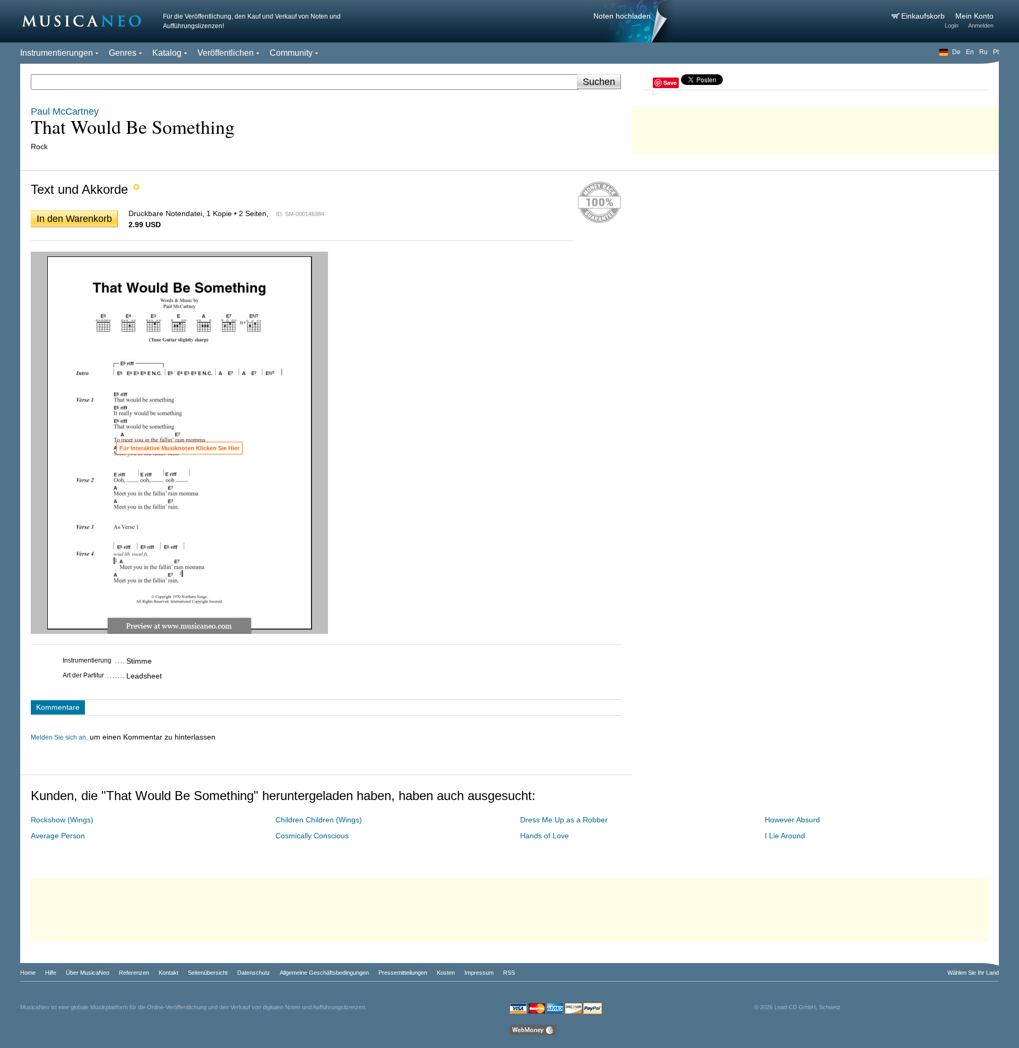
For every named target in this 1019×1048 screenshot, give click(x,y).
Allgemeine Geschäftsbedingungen (324, 972)
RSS (509, 972)
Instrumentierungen (56, 52)
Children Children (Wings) (318, 819)
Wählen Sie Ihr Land (973, 972)
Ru (983, 52)
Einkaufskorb (924, 16)
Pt (996, 52)
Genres (122, 52)
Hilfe (50, 972)
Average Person (58, 835)
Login (951, 25)
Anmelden (981, 25)
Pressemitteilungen (402, 972)
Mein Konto (974, 16)
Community (291, 52)
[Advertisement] (815, 127)
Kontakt (168, 972)
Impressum (479, 972)
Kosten (446, 972)
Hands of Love (544, 835)
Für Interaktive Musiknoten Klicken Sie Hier (179, 448)
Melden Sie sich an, (59, 737)
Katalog (167, 52)
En (970, 52)
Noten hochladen (622, 16)
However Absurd (792, 819)
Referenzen (134, 972)
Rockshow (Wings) (62, 819)
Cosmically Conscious (312, 835)
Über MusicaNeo (87, 972)
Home (28, 972)
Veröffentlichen (225, 52)
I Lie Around (785, 835)
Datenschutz (253, 972)
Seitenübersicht (208, 972)
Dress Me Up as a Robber (564, 819)
